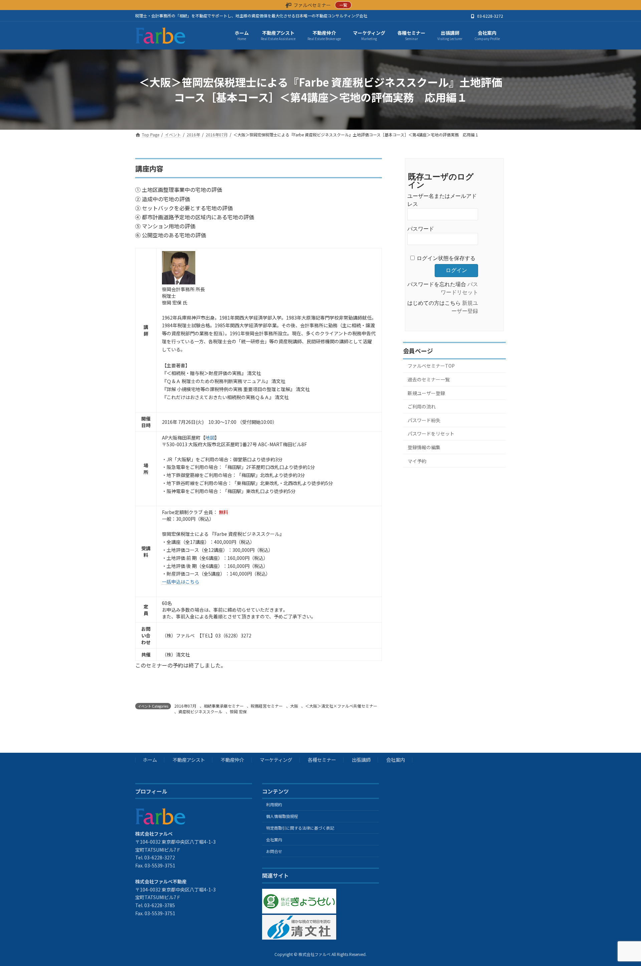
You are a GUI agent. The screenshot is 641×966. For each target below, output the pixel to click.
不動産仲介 (232, 759)
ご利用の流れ (422, 406)
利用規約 (274, 805)
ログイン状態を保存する (446, 258)
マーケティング (276, 759)
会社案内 (395, 759)
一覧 (343, 5)
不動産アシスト (189, 759)
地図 (210, 437)
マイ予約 (417, 460)
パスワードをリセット (431, 433)
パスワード (420, 229)
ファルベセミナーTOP (431, 365)
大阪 (294, 706)
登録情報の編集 (424, 447)
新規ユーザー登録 (426, 392)
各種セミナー (322, 759)
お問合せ (274, 851)
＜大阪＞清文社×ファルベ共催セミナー (341, 706)
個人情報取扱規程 (282, 816)
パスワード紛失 (424, 420)
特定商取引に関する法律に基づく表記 (300, 828)
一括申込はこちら (180, 581)
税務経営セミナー (267, 706)
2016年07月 (185, 706)
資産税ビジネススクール (200, 711)
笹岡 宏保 (238, 711)
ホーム (150, 759)
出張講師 (361, 759)
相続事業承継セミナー (224, 706)
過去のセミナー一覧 (429, 379)
